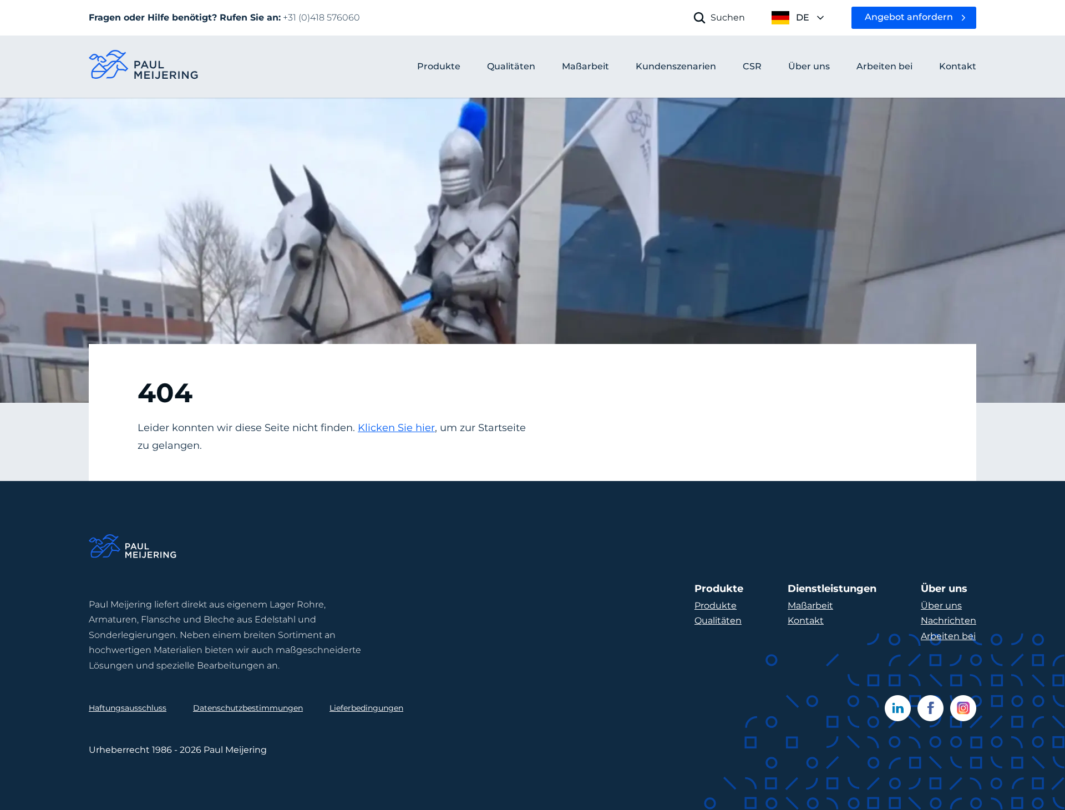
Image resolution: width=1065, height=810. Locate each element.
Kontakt (806, 620)
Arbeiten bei (948, 636)
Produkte (438, 66)
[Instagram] (963, 708)
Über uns (941, 605)
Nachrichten (948, 620)
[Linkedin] (898, 708)
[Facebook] (930, 708)
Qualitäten (718, 620)
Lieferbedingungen (366, 708)
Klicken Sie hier (396, 428)
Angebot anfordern (909, 17)
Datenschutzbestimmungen (248, 708)
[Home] (133, 547)
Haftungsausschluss (127, 708)
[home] (144, 67)
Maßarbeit (810, 605)
